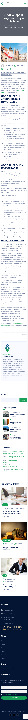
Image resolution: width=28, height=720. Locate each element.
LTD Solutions (9, 65)
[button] (13, 668)
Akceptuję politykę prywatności (10, 694)
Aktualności (7, 540)
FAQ (5, 575)
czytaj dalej (7, 516)
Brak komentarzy (16, 69)
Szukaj (3, 394)
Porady (6, 69)
